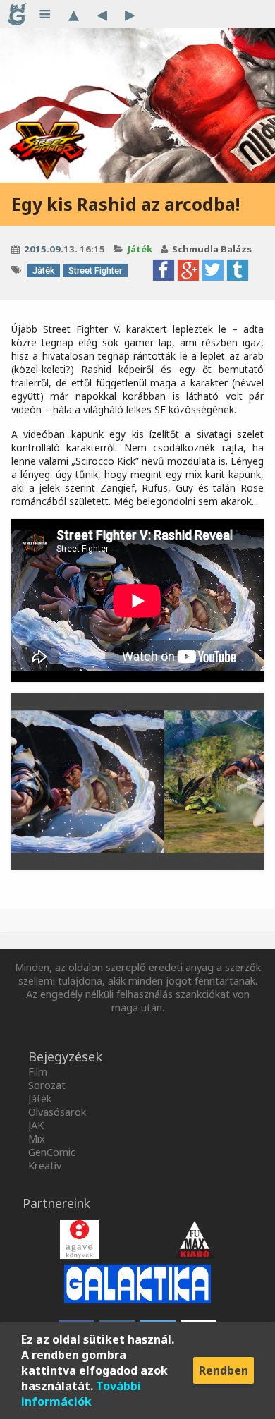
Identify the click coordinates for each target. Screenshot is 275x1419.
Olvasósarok (57, 1112)
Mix (36, 1138)
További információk (81, 1393)
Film (37, 1071)
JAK (36, 1125)
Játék (140, 249)
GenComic (51, 1152)
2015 (35, 249)
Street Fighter (95, 270)
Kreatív (44, 1165)
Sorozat (47, 1085)
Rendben (223, 1370)
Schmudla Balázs (212, 249)
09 (55, 249)
